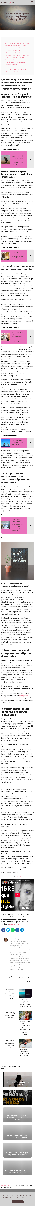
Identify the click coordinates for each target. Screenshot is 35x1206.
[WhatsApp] (13, 930)
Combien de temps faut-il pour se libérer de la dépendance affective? (25, 979)
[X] (8, 930)
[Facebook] (3, 930)
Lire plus (23, 1197)
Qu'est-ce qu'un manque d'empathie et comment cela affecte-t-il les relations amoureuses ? (17, 46)
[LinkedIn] (17, 930)
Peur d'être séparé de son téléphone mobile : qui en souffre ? (8, 979)
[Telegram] (22, 930)
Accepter (17, 1202)
